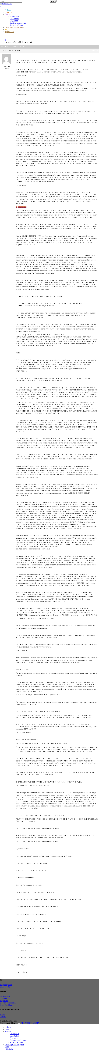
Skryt (7, 1047)
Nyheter (8, 1027)
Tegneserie (4, 1001)
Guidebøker (4, 998)
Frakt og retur (5, 987)
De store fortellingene (8, 1003)
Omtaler (3, 1017)
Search (53, 1)
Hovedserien (5, 996)
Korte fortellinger (6, 1005)
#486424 (95, 51)
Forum (14, 46)
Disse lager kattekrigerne (14, 1045)
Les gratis (8, 1029)
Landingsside (5, 46)
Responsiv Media (30, 1023)
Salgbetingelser (6, 985)
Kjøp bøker (9, 1049)
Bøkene (8, 1031)
